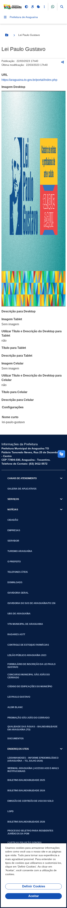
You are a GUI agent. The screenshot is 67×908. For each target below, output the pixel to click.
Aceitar (33, 896)
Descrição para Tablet (16, 355)
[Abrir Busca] (62, 6)
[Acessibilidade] (32, 7)
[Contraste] (26, 7)
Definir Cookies (33, 886)
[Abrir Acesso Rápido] (44, 7)
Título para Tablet (13, 347)
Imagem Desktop (13, 86)
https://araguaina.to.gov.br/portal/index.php (29, 79)
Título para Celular (14, 392)
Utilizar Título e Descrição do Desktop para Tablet (31, 333)
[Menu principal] (5, 17)
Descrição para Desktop (18, 311)
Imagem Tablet (11, 319)
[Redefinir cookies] (38, 7)
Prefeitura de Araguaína (24, 17)
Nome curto (10, 417)
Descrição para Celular (17, 399)
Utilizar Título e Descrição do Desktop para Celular (31, 377)
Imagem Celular (12, 363)
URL (4, 74)
